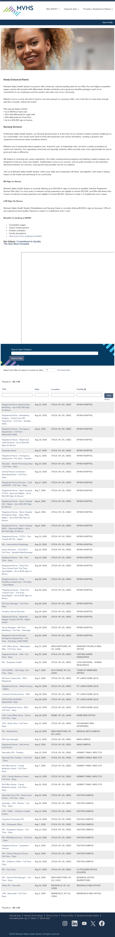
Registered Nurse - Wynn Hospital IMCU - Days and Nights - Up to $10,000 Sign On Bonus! (17, 528)
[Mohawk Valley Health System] (18, 10)
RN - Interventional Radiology (15, 544)
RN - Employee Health (12, 662)
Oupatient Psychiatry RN (13, 819)
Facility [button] (80, 389)
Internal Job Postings (33, 915)
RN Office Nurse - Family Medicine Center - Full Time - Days (15, 768)
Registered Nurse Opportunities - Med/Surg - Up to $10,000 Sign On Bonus (16, 407)
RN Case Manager (10, 739)
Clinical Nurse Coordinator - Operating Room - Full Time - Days (15, 474)
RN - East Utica (9, 869)
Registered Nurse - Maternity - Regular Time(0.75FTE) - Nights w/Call (16, 619)
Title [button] (4, 389)
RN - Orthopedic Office (12, 824)
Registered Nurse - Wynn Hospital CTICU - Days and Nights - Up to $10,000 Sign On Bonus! (17, 493)
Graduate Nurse (9, 450)
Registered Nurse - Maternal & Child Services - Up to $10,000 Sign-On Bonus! (15, 442)
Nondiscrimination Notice (88, 915)
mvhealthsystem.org (18, 918)
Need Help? (45, 918)
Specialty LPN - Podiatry (12, 752)
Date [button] (37, 389)
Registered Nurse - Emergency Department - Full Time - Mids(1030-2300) (15, 432)
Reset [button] (107, 399)
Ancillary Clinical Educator (13, 611)
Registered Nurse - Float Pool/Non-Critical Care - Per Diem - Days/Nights (17, 582)
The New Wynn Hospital (16, 244)
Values (33, 918)
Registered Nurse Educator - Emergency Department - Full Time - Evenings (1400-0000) (15, 638)
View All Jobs (15, 915)
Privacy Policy (67, 915)
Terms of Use (52, 915)
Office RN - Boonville (11, 885)
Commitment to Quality (29, 241)
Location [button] (55, 389)
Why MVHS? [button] (52, 9)
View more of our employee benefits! (25, 236)
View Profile (107, 22)
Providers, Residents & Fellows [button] (97, 9)
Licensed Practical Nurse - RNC (16, 694)
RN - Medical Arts (9, 731)
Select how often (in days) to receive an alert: (23, 370)
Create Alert (64, 370)
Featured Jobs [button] (70, 9)
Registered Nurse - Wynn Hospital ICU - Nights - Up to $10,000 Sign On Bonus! (17, 504)
